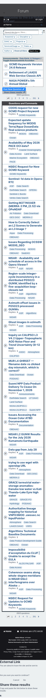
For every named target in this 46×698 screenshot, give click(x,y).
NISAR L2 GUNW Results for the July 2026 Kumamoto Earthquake (24, 437)
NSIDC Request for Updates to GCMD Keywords (20, 601)
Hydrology (14, 503)
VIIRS (29, 526)
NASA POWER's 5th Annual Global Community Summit (22, 84)
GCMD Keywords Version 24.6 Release (25, 66)
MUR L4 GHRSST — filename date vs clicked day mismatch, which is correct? (24, 365)
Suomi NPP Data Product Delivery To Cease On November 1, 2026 (24, 387)
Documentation (26, 425)
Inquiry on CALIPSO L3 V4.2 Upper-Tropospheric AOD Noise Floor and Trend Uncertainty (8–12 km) (25, 341)
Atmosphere (33, 352)
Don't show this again (11, 33)
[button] (8, 98)
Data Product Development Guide (25, 541)
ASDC (22, 352)
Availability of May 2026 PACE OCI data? (24, 144)
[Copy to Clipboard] (1, 696)
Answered (9, 37)
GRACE (13, 499)
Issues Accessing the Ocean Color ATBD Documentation (22, 418)
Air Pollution (15, 213)
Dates (27, 46)
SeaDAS (26, 253)
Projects (20, 41)
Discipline (24, 37)
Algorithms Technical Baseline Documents (22, 532)
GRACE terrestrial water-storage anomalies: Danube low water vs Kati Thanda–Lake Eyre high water (25, 489)
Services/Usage (11, 46)
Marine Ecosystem (18, 158)
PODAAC (14, 379)
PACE (12, 162)
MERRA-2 (27, 217)
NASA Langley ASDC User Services (27, 640)
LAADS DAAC (16, 526)
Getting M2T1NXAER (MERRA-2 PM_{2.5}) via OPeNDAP (24, 206)
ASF (12, 186)
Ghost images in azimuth (24, 322)
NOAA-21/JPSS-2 (18, 410)
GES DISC (15, 217)
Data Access (15, 154)
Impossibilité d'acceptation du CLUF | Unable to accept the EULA (24, 554)
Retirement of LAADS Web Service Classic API (25, 74)
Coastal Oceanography (30, 150)
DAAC (7, 41)
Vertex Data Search (19, 198)
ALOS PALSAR (26, 563)
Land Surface (30, 154)
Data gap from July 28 (22, 449)
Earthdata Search (18, 190)
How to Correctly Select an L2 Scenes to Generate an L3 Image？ (25, 226)
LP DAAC (33, 398)
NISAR (29, 268)
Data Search (23, 186)
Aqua (12, 233)
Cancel (16, 680)
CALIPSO (14, 356)
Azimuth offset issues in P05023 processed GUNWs (24, 306)
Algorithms (31, 294)
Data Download (31, 213)
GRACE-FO (25, 499)
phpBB (16, 649)
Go (24, 680)
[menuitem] (18, 631)
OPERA (33, 190)
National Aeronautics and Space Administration (23, 642)
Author (7, 51)
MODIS (22, 134)
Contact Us (23, 647)
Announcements (26, 394)
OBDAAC (33, 134)
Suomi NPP (34, 410)
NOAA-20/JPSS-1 (18, 406)
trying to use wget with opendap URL (23, 464)
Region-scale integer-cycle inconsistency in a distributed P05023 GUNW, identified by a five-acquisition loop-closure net (24, 282)
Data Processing (25, 233)
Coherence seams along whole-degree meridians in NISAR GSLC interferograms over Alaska (24, 579)
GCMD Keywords (27, 115)
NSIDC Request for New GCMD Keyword (23, 168)
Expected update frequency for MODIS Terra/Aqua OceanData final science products (23, 125)
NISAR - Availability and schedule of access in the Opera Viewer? (25, 261)
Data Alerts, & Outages (30, 58)
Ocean (13, 138)
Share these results (13, 92)
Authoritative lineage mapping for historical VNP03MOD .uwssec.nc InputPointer (24, 513)
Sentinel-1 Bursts (18, 194)
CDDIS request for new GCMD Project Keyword (23, 109)
